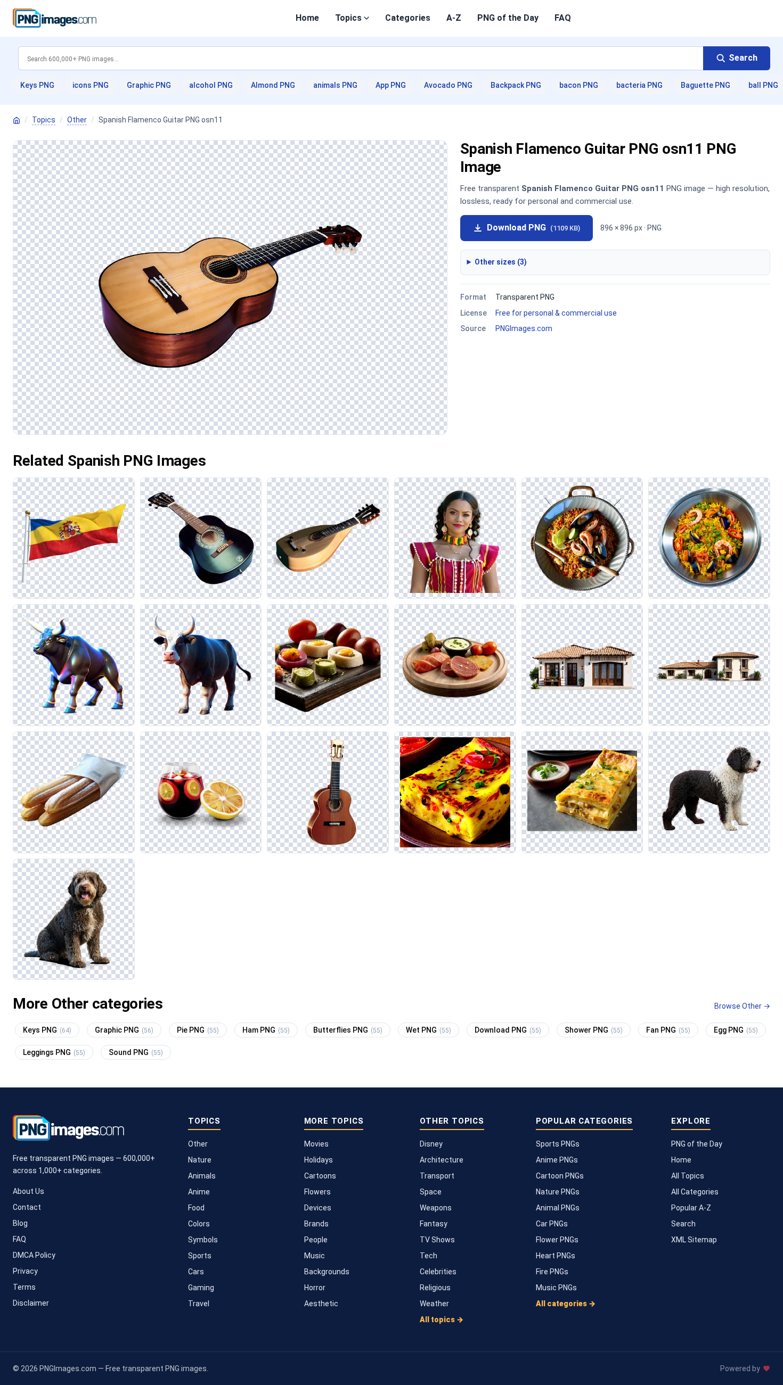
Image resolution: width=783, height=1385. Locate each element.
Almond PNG (273, 85)
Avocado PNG (448, 85)
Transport (437, 1176)
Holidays (318, 1160)
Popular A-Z (691, 1207)
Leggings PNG (54, 1052)
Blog (20, 1223)
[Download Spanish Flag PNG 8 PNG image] (74, 538)
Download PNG (533, 227)
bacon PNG (578, 85)
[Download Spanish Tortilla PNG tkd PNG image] (455, 792)
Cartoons (320, 1176)
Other (77, 120)
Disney (431, 1144)
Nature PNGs (558, 1192)
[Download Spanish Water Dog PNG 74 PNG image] (709, 792)
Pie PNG (198, 1030)
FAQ (562, 18)
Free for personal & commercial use (556, 313)
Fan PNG (668, 1030)
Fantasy (433, 1223)
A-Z (453, 18)
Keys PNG (37, 85)
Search (683, 1223)
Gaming (201, 1287)
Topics (348, 18)
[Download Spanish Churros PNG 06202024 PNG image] (74, 792)
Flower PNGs (557, 1239)
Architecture (441, 1160)
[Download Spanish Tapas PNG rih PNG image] (455, 665)
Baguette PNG (705, 85)
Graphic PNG (149, 85)
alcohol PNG (211, 85)
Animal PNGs (558, 1207)
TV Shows (437, 1239)
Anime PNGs (557, 1160)
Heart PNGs (555, 1255)
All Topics (687, 1176)
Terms (24, 1287)
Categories (407, 18)
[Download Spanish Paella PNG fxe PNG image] (709, 538)
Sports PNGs (558, 1144)
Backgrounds (326, 1271)
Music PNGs (556, 1287)
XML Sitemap (694, 1239)
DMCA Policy (34, 1255)
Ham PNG (266, 1030)
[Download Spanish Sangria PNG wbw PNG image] (201, 792)
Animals (202, 1176)
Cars (196, 1271)
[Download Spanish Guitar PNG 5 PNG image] (201, 538)
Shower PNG (594, 1030)
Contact (27, 1207)
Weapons (436, 1207)
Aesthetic (321, 1303)
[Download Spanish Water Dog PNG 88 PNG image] (74, 919)
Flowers (317, 1192)
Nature (199, 1160)
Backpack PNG (516, 85)
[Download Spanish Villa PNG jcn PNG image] (582, 665)
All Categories (695, 1192)
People (316, 1239)
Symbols (203, 1239)
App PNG (391, 85)
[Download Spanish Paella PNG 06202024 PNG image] (582, 538)
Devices (317, 1207)
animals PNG (335, 85)
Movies (316, 1144)
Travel (198, 1303)
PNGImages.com (523, 328)
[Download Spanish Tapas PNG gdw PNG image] (328, 665)
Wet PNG (428, 1030)
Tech (428, 1255)
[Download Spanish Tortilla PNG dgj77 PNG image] (582, 792)
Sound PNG (136, 1052)
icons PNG (90, 85)
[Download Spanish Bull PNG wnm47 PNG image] (74, 665)
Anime (199, 1192)
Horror (314, 1287)
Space (431, 1192)
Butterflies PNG (347, 1030)
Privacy (25, 1271)
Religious (435, 1287)
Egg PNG (736, 1030)
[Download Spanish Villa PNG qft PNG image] (709, 665)
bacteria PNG (639, 85)
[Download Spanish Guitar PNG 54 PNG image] (328, 538)
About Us (28, 1191)
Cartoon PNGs (560, 1176)
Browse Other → (742, 1006)
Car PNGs (552, 1223)
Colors (199, 1223)
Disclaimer (31, 1303)
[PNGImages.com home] (54, 18)
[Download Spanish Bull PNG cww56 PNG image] (201, 665)
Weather (434, 1303)
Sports (199, 1255)
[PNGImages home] (16, 120)
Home (307, 18)
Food (196, 1207)
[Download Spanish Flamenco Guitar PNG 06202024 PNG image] (328, 792)
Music (314, 1255)
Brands (316, 1223)
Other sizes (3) (501, 262)
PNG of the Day (508, 18)
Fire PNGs (552, 1271)
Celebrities (438, 1271)
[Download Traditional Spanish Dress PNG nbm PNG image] (455, 538)
